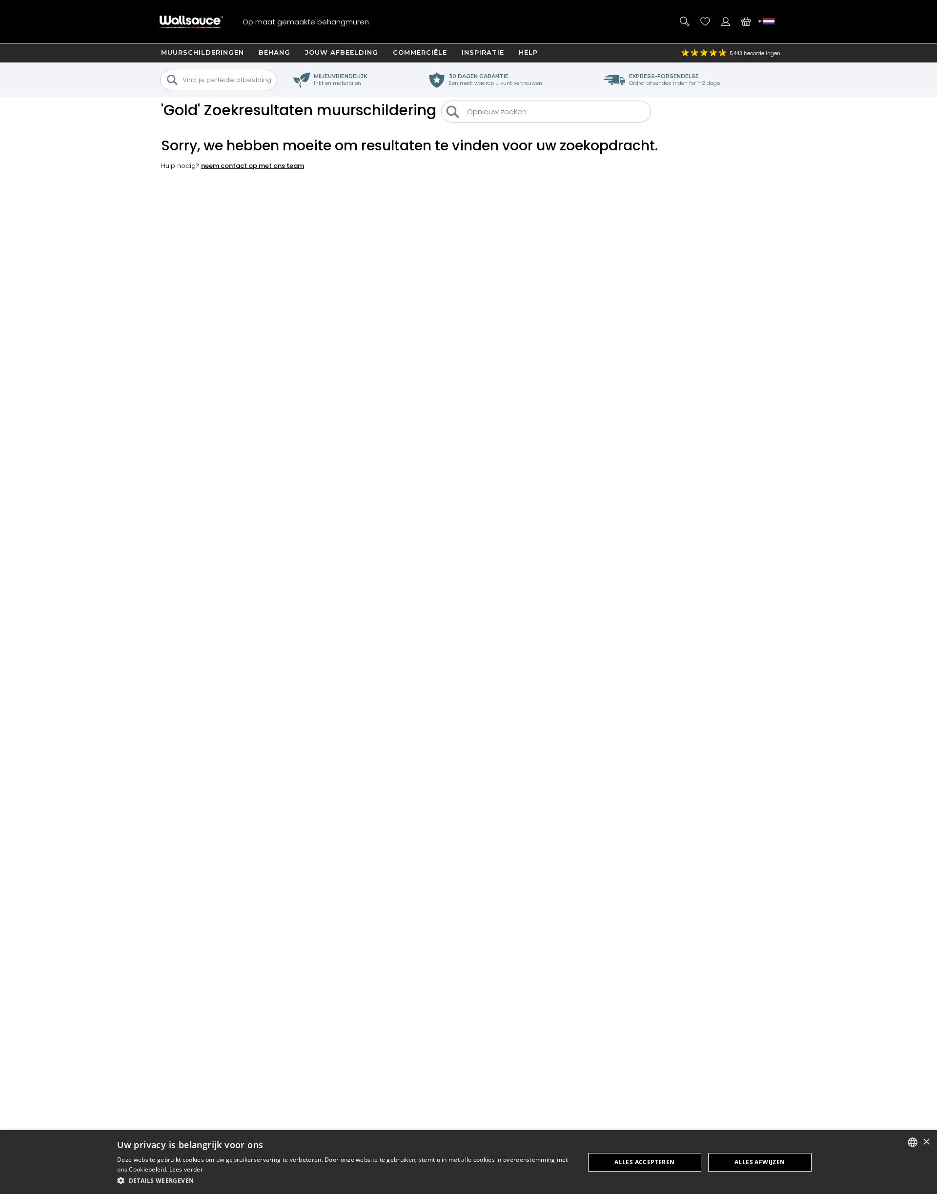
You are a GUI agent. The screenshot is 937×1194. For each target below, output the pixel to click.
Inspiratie (483, 52)
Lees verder (186, 1169)
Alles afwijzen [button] (759, 1162)
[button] (343, 1180)
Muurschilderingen (202, 52)
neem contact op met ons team (252, 165)
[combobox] (912, 1142)
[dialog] (468, 1162)
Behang (274, 52)
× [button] (926, 1142)
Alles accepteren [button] (644, 1162)
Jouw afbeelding (341, 52)
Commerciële (420, 52)
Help (528, 52)
